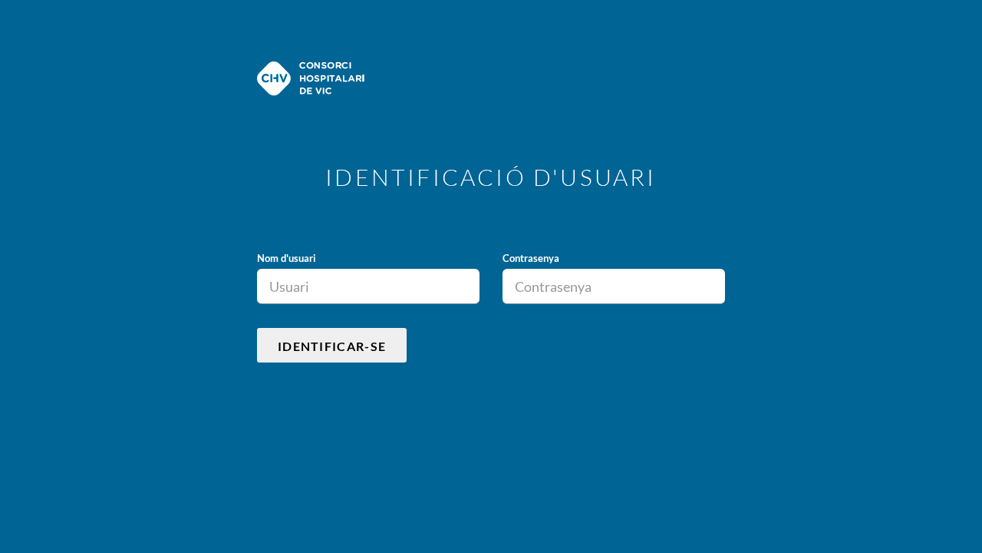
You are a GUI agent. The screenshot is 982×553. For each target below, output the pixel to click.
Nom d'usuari (286, 258)
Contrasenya (531, 258)
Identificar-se (332, 346)
